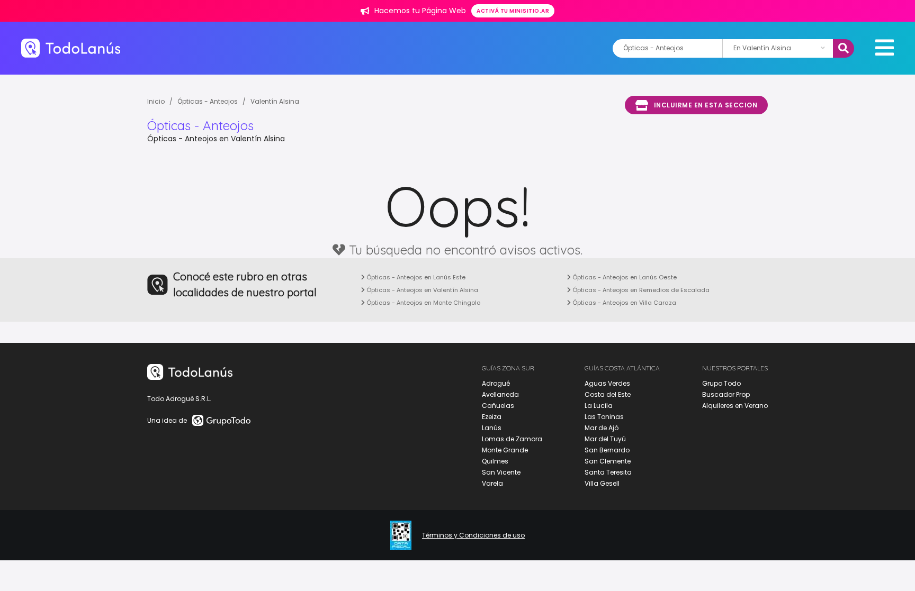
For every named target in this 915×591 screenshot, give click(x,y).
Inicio (156, 101)
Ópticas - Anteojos (207, 101)
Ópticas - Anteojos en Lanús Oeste (624, 277)
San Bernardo (607, 449)
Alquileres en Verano (735, 405)
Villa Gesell (602, 483)
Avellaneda (500, 394)
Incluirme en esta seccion (706, 105)
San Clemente (608, 461)
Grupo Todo (721, 383)
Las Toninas (604, 416)
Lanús (491, 427)
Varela (492, 483)
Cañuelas (498, 405)
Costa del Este (608, 394)
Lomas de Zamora (512, 438)
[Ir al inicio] (70, 48)
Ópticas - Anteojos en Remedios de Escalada (640, 290)
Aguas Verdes (607, 383)
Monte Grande (505, 449)
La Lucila (599, 405)
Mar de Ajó (601, 427)
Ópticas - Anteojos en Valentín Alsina (421, 290)
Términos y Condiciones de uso (473, 535)
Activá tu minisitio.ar (513, 11)
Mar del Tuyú (605, 438)
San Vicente (501, 472)
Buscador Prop (726, 394)
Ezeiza (491, 416)
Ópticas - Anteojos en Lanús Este (415, 277)
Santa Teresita (608, 472)
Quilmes (495, 461)
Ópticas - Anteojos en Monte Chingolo (422, 302)
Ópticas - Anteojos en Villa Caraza (623, 302)
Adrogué (496, 383)
